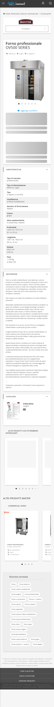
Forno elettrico (24, 584)
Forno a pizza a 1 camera (20, 644)
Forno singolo (16, 594)
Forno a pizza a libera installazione (23, 614)
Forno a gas (28, 624)
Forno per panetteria (18, 634)
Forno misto (15, 624)
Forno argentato (17, 609)
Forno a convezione (18, 599)
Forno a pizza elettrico (19, 639)
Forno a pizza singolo (18, 629)
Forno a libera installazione (20, 589)
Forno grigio (35, 639)
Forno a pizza (16, 604)
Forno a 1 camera (35, 599)
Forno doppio (37, 644)
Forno (13, 584)
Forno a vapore (30, 604)
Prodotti (26, 28)
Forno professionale (32, 594)
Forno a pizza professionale (21, 619)
